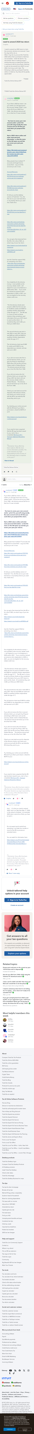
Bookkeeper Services (8, 1359)
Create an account (17, 905)
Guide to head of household (10, 1195)
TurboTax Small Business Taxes (11, 1131)
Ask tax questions (8, 18)
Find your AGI (6, 1215)
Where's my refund (7, 1248)
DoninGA (11, 1029)
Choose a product (23, 18)
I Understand (10, 1429)
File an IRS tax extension (9, 1251)
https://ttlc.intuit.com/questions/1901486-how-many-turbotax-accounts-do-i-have (16, 188)
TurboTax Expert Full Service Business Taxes (15, 1125)
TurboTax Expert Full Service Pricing (12, 1123)
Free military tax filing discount (11, 1111)
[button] (5, 9)
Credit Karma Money (8, 1077)
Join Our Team (15, 1392)
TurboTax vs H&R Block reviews (11, 1316)
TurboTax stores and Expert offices (12, 1137)
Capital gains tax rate (8, 1210)
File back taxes (6, 1212)
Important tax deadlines (9, 1227)
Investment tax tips (7, 1221)
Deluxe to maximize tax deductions (12, 1105)
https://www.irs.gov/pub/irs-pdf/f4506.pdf (16, 621)
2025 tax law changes (8, 1232)
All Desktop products (8, 1167)
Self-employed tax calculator (10, 1288)
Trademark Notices (7, 1396)
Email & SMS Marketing (9, 1356)
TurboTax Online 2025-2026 (10, 1060)
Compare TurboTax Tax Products (11, 1057)
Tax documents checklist (9, 1299)
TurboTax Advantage (8, 1175)
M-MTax (10, 1019)
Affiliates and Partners (21, 1396)
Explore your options (17, 953)
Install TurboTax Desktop (9, 1170)
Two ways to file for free (9, 1254)
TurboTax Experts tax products (11, 1114)
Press (22, 1392)
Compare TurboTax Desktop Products (13, 1164)
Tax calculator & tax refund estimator (12, 1277)
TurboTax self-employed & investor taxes (14, 1108)
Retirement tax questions (10, 1005)
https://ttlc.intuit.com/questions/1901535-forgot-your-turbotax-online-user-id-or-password (16, 176)
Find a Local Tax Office (8, 1142)
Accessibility (5, 1399)
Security (4, 1394)
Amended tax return (8, 1207)
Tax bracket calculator (8, 1279)
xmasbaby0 (10, 98)
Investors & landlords (9, 971)
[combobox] (15, 13)
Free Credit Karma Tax (8, 1350)
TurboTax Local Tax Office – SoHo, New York (15, 1145)
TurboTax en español (8, 1094)
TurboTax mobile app (8, 1088)
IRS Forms (5, 1066)
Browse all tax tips (7, 1190)
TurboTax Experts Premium (10, 1117)
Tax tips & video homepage (10, 1187)
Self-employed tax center (9, 1069)
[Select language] (14, 9)
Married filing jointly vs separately (12, 1193)
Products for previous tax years (11, 1086)
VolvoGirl (11, 1024)
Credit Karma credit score (9, 1348)
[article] (17, 644)
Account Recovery (12, 172)
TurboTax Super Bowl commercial (12, 1314)
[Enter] (3, 13)
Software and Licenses (14, 1394)
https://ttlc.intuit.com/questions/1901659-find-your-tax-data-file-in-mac (16, 212)
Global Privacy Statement (18, 1418)
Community (5, 1259)
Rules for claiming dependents (11, 1198)
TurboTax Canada (7, 1083)
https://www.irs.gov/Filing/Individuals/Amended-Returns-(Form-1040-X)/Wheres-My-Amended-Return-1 (18, 841)
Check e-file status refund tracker (11, 1282)
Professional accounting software (11, 1345)
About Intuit (5, 1392)
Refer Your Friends (7, 1265)
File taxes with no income (9, 1201)
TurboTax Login (6, 1257)
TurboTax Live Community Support (12, 1242)
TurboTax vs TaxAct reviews (10, 1322)
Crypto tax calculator (8, 1291)
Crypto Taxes (6, 1074)
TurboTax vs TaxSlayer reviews (11, 1319)
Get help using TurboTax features (12, 23)
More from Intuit (7, 1353)
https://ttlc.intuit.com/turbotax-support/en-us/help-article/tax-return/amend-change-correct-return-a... (16, 634)
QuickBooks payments (8, 1339)
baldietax (10, 1040)
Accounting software (8, 1334)
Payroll (4, 1336)
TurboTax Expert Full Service (10, 1120)
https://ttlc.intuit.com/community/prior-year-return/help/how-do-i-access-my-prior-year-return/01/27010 (16, 534)
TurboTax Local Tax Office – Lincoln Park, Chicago (16, 1153)
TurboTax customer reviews (10, 1311)
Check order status (7, 1173)
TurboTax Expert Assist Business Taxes (13, 1128)
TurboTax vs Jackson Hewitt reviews (12, 1325)
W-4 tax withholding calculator (11, 1285)
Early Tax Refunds (7, 1091)
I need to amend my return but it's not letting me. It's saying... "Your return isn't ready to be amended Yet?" (16, 990)
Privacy (27, 1392)
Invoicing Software (7, 1362)
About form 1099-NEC (8, 1204)
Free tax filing (6, 1103)
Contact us (5, 1245)
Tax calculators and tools (9, 1274)
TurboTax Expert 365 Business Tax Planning (14, 1134)
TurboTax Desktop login (9, 1161)
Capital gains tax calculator (10, 1294)
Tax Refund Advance (8, 1071)
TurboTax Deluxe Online (11, 467)
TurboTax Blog (6, 1080)
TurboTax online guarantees (10, 1063)
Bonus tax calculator (8, 1296)
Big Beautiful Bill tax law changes (11, 1262)
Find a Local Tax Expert (9, 1140)
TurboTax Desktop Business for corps (13, 1178)
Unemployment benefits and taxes (12, 1218)
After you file (6, 978)
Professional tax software (9, 1342)
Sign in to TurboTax (18, 900)
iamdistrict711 (10, 34)
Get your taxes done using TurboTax (13, 29)
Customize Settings (24, 1430)
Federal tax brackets (8, 1229)
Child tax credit (6, 1224)
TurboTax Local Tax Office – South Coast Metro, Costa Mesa (16, 1149)
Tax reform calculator (8, 1302)
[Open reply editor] (17, 479)
